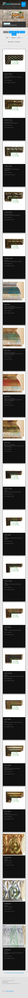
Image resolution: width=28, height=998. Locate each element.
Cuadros (17, 32)
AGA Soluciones (9, 991)
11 (13, 972)
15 (19, 972)
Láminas (22, 32)
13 (16, 972)
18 (23, 972)
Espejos (11, 32)
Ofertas (14, 34)
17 (22, 972)
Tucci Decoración (11, 5)
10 (12, 972)
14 (17, 972)
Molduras (6, 32)
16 (20, 972)
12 (15, 972)
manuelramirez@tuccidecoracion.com (10, 983)
